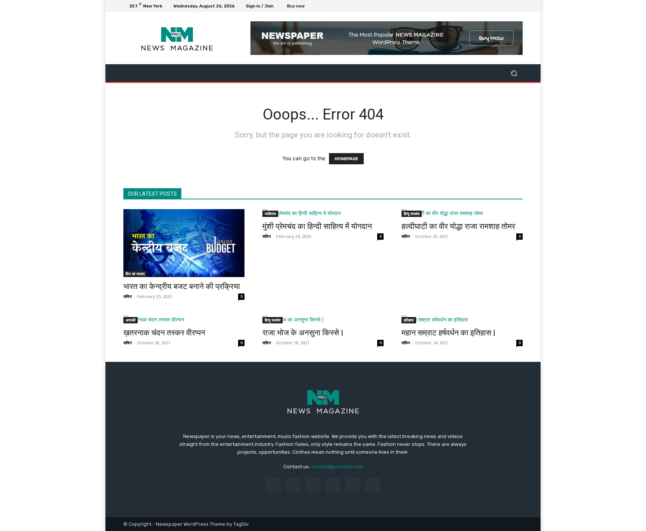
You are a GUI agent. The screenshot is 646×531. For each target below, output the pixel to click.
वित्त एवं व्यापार (135, 273)
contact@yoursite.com (337, 466)
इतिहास (409, 320)
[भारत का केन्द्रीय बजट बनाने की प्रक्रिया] (183, 243)
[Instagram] (491, 5)
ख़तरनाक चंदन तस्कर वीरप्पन (164, 332)
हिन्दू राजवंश (411, 213)
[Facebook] (482, 5)
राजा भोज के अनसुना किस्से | (302, 332)
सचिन (127, 296)
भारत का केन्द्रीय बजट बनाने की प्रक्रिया (181, 286)
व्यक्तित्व (270, 213)
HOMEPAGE (346, 158)
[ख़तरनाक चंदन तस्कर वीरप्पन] (183, 319)
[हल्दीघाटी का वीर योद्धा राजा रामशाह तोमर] (462, 213)
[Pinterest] (333, 485)
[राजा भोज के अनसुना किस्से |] (323, 319)
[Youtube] (518, 5)
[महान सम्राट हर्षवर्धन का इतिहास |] (462, 319)
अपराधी (130, 320)
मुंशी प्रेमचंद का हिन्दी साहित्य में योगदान (317, 226)
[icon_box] (300, 7)
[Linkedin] (313, 485)
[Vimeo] (509, 5)
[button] (514, 73)
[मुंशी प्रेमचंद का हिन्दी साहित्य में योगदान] (323, 213)
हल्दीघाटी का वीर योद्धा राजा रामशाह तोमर (458, 226)
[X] (500, 5)
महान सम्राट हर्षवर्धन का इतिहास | (448, 332)
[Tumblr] (352, 485)
